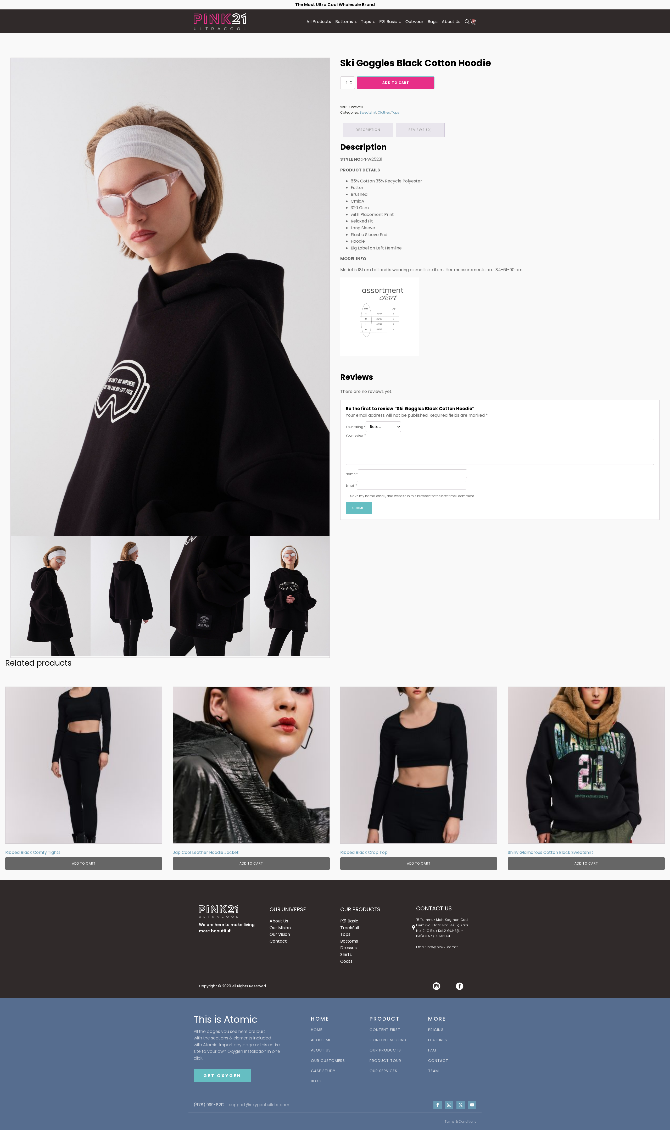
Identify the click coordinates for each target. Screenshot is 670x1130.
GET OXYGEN (222, 1076)
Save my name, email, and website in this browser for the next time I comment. (412, 496)
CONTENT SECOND (388, 1040)
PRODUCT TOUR (385, 1061)
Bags (433, 22)
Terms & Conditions (460, 1121)
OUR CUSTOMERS (328, 1061)
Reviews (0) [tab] (420, 129)
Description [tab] (368, 129)
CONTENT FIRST (385, 1030)
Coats (346, 961)
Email (351, 485)
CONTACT (438, 1061)
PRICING (436, 1030)
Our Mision (280, 928)
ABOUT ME (321, 1040)
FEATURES (437, 1040)
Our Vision (280, 934)
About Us (451, 22)
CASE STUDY (323, 1071)
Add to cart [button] (84, 863)
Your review (356, 435)
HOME (316, 1030)
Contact (278, 941)
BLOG (316, 1081)
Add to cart (395, 82)
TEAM (433, 1071)
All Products (318, 22)
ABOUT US (321, 1050)
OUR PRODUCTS (385, 1050)
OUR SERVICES (383, 1071)
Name (352, 474)
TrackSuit (350, 928)
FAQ (432, 1050)
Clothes (384, 112)
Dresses (348, 948)
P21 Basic (388, 22)
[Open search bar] (467, 21)
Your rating (356, 427)
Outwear (414, 22)
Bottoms (344, 22)
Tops (366, 22)
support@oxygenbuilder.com (259, 1105)
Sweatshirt (368, 112)
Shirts (346, 954)
